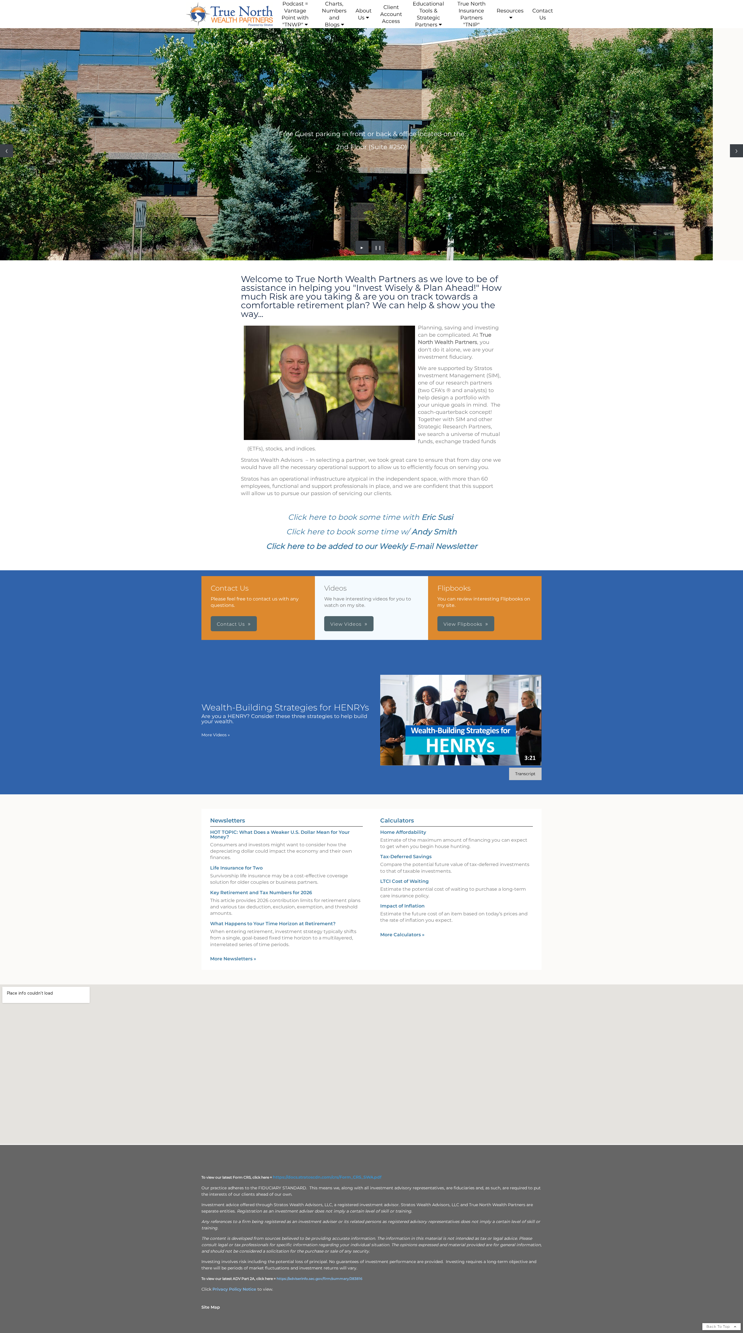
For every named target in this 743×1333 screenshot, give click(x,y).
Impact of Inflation (402, 906)
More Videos (215, 735)
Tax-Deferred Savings (406, 856)
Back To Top (718, 1326)
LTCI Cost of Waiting (404, 881)
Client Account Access (391, 14)
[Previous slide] (6, 150)
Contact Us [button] (231, 624)
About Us (364, 14)
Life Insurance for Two (236, 868)
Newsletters (227, 820)
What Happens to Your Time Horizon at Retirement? (273, 923)
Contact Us (542, 14)
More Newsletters (233, 959)
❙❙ (378, 247)
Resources (510, 11)
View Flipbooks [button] (462, 624)
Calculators (397, 820)
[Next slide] (736, 150)
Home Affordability (403, 832)
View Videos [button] (346, 624)
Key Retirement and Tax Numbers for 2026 (261, 892)
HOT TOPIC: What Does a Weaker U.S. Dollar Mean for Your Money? (280, 834)
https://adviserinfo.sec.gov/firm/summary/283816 (320, 1278)
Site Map (210, 1307)
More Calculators (402, 934)
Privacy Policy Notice (234, 1289)
